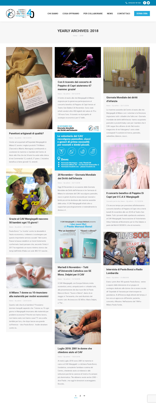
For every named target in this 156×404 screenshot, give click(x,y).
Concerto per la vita (113, 201)
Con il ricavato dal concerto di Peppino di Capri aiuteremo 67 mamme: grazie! (74, 86)
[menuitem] (53, 13)
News (11, 138)
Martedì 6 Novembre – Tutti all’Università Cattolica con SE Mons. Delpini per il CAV (74, 271)
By (18, 138)
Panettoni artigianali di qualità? (26, 133)
